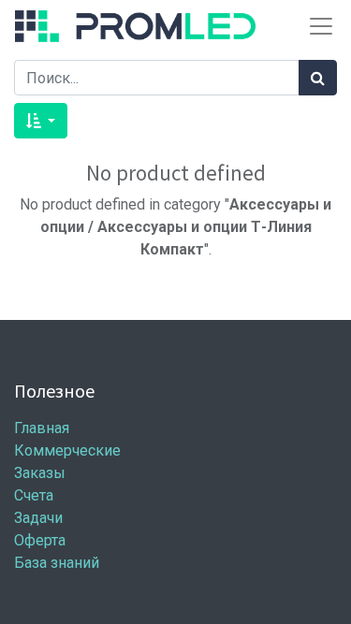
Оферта (40, 540)
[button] (40, 120)
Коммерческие (67, 450)
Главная (41, 428)
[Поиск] (318, 77)
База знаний (56, 563)
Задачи (38, 518)
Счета (33, 495)
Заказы (40, 473)
